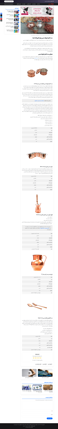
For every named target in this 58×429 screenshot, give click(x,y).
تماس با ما (26, 426)
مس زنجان (36, 58)
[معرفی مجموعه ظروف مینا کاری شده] (26, 387)
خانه (51, 35)
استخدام (29, 426)
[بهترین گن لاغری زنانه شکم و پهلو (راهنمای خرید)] (16, 19)
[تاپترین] (51, 4)
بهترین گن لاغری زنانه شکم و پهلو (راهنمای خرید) (9, 19)
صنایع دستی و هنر (43, 35)
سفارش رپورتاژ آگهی (33, 426)
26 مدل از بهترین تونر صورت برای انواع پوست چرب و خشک (9, 23)
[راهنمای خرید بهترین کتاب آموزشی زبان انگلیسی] (16, 12)
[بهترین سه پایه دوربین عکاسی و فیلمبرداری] (16, 27)
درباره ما (24, 426)
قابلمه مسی (44, 364)
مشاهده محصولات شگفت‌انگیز (9, 1)
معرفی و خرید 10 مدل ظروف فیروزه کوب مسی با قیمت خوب (37, 391)
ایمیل (52, 414)
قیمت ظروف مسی (38, 364)
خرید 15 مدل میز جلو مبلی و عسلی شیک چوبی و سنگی (9, 30)
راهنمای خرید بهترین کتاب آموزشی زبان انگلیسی (10, 11)
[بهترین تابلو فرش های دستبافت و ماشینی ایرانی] (48, 387)
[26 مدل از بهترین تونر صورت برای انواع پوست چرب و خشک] (16, 23)
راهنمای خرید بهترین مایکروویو (39, 100)
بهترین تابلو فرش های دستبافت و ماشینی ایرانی (48, 391)
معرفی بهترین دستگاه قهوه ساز (44, 228)
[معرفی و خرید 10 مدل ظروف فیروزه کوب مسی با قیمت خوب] (37, 387)
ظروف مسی (49, 364)
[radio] (40, 358)
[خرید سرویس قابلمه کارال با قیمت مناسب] (16, 15)
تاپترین (20, 424)
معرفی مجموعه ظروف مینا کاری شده (26, 390)
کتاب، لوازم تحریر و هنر (47, 35)
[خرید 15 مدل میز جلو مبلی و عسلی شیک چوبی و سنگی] (16, 31)
